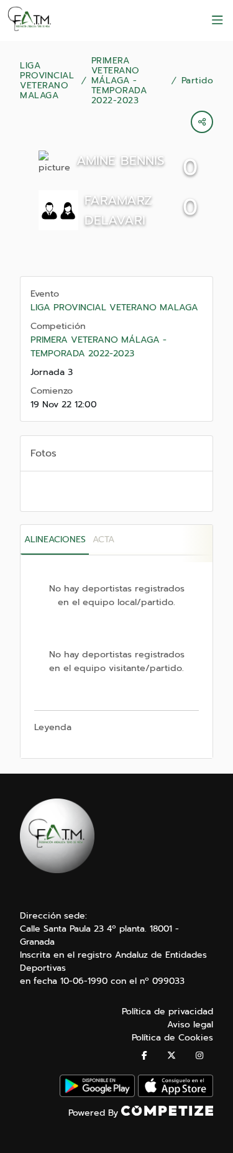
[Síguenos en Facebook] (144, 1055)
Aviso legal (190, 1024)
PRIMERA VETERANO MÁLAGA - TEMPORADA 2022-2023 (119, 81)
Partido (197, 81)
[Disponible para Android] (97, 1094)
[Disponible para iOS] (175, 1094)
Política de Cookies (172, 1037)
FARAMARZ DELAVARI (118, 210)
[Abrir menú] (217, 20)
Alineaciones (55, 539)
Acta (103, 539)
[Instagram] (199, 1055)
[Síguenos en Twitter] (171, 1055)
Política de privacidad (167, 1011)
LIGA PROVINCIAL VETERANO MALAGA (47, 81)
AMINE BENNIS (120, 160)
